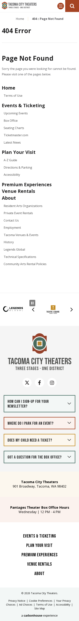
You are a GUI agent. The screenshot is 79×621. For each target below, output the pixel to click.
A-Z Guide (10, 160)
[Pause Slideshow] (32, 303)
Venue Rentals (18, 191)
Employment (12, 228)
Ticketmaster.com (16, 135)
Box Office (11, 121)
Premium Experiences (27, 184)
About (9, 198)
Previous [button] (33, 309)
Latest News (12, 142)
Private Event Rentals (18, 213)
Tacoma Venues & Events (21, 235)
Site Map (39, 608)
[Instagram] (52, 382)
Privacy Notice (16, 600)
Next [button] (71, 309)
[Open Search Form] (72, 6)
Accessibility (12, 175)
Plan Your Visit (18, 152)
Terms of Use (13, 96)
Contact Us (11, 220)
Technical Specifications (20, 257)
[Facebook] (39, 382)
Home (20, 19)
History (9, 242)
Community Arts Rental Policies (25, 264)
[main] (39, 152)
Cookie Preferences (40, 600)
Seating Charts (14, 128)
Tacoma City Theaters (19, 5)
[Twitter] (27, 382)
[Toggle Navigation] (60, 6)
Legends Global (14, 249)
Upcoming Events (16, 113)
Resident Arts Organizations (23, 206)
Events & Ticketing (23, 105)
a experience (39, 615)
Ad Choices (25, 604)
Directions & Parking (18, 167)
